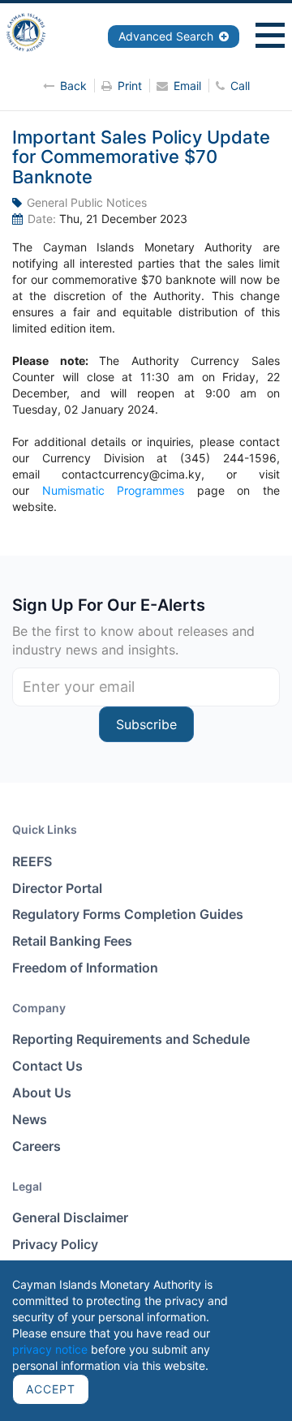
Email (187, 85)
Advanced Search (167, 36)
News (29, 1119)
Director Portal (57, 888)
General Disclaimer (70, 1217)
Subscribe (146, 724)
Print (130, 85)
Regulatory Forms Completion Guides (127, 914)
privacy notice (50, 1349)
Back (73, 85)
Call (240, 85)
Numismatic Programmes (113, 490)
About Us (41, 1092)
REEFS (32, 861)
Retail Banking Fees (72, 941)
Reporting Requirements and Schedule (131, 1039)
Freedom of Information (85, 967)
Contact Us (47, 1066)
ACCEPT (50, 1389)
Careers (36, 1146)
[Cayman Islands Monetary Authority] (29, 31)
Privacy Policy (55, 1244)
